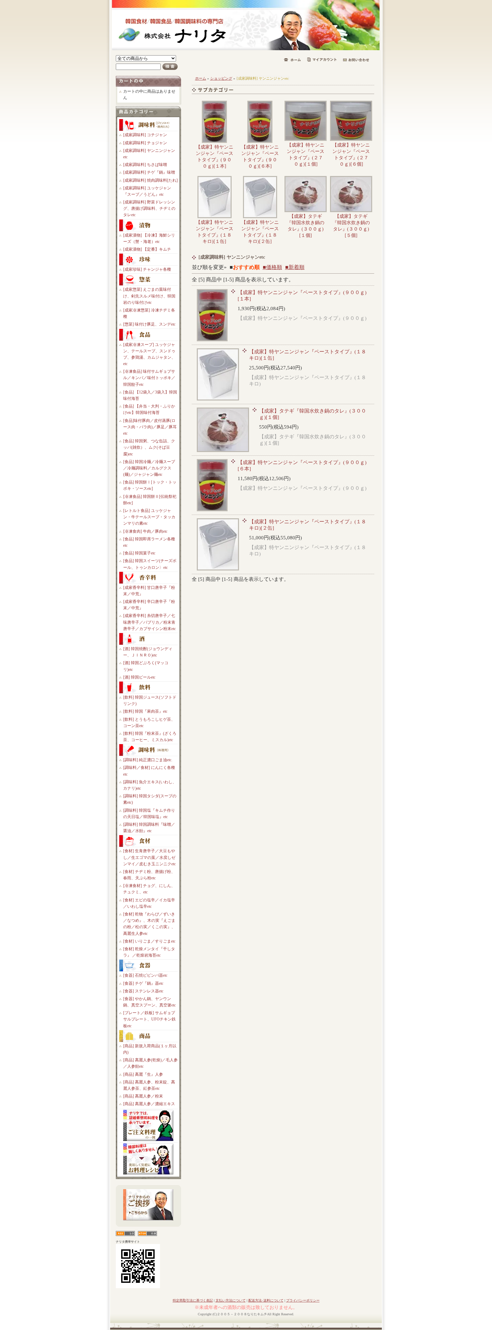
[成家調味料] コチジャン (145, 134)
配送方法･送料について (265, 1300)
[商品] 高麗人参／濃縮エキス (149, 1103)
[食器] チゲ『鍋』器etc (143, 983)
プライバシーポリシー (303, 1300)
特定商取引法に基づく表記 (193, 1300)
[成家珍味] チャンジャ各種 (147, 269)
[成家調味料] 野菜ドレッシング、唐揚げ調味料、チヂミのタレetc (149, 208)
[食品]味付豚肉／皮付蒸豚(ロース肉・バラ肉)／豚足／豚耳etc (150, 427)
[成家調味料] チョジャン (145, 143)
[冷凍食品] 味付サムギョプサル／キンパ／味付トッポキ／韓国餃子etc (149, 377)
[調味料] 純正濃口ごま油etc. (147, 760)
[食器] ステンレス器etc (143, 991)
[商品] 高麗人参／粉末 (143, 1096)
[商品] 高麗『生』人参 (143, 1074)
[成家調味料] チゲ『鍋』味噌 (149, 172)
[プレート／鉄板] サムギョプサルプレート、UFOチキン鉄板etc (149, 1019)
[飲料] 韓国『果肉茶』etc (145, 711)
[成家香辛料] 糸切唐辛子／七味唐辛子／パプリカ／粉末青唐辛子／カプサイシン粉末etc (149, 622)
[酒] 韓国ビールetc (139, 677)
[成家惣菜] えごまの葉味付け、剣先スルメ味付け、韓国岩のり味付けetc (149, 295)
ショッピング (221, 78)
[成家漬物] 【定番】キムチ (147, 249)
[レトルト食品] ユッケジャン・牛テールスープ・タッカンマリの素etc (149, 517)
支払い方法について (231, 1300)
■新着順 (295, 267)
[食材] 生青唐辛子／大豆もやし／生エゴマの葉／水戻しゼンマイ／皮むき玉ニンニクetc (149, 857)
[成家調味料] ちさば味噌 (145, 164)
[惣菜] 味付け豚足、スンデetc (149, 324)
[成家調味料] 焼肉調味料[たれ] (150, 180)
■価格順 (272, 267)
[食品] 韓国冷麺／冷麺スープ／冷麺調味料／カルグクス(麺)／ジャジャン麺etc (149, 468)
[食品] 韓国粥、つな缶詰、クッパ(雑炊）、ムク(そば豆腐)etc (149, 447)
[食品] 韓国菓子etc (139, 553)
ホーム (200, 78)
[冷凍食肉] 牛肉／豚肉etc (145, 531)
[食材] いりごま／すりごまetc (149, 941)
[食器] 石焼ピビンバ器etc (145, 975)
